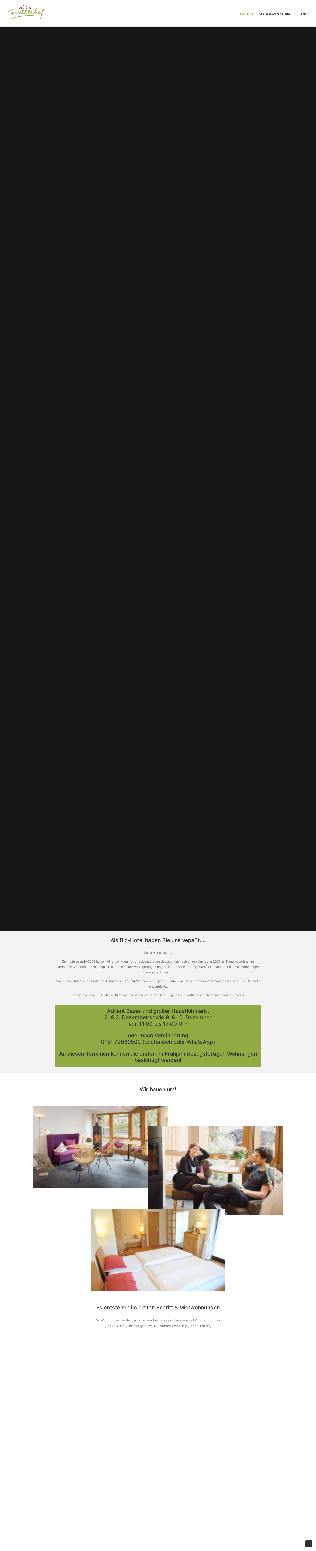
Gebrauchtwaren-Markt (274, 13)
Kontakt (304, 13)
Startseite (246, 13)
